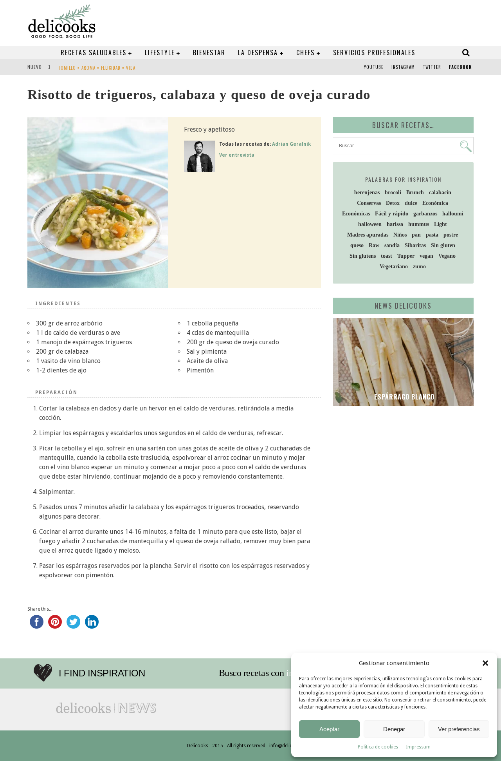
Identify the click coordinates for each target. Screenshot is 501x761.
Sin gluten (443, 245)
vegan (426, 256)
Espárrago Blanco (403, 396)
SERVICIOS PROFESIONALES (374, 52)
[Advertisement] (401, 472)
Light (440, 224)
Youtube (374, 67)
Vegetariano (394, 266)
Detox (393, 203)
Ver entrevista (236, 155)
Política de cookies (378, 747)
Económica (435, 203)
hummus (418, 224)
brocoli (393, 192)
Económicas (356, 214)
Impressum (418, 747)
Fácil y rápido (391, 214)
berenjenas (367, 192)
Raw (374, 245)
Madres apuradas (367, 235)
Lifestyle (160, 52)
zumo (419, 266)
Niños (400, 235)
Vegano (447, 256)
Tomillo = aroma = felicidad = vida (96, 68)
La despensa (258, 52)
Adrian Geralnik (291, 144)
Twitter (432, 67)
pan (416, 235)
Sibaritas (415, 245)
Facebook (460, 67)
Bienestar (209, 52)
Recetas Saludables (93, 52)
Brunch (415, 192)
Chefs (305, 52)
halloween (370, 224)
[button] (485, 663)
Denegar (394, 729)
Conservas (369, 203)
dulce (411, 203)
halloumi (452, 214)
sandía (392, 245)
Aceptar (329, 729)
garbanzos (425, 214)
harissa (395, 224)
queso (357, 245)
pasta (432, 235)
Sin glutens (363, 256)
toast (386, 256)
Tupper (405, 256)
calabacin (440, 192)
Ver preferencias (459, 729)
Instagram (403, 67)
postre (450, 235)
